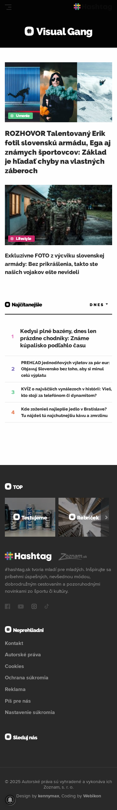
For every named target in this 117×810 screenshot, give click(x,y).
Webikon (92, 795)
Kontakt (14, 643)
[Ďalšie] (106, 517)
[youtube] (21, 607)
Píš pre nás (18, 701)
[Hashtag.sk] (93, 7)
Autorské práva (23, 654)
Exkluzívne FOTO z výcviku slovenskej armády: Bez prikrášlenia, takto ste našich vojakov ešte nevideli (54, 263)
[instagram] (34, 607)
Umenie (22, 115)
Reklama (15, 689)
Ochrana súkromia (26, 677)
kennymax (48, 795)
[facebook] (7, 607)
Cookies (14, 666)
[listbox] (89, 305)
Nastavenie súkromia (30, 712)
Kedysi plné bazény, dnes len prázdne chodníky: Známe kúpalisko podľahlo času (58, 338)
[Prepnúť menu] (8, 7)
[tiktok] (47, 607)
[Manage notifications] (10, 800)
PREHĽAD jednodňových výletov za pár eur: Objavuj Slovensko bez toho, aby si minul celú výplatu (65, 369)
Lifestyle (23, 238)
